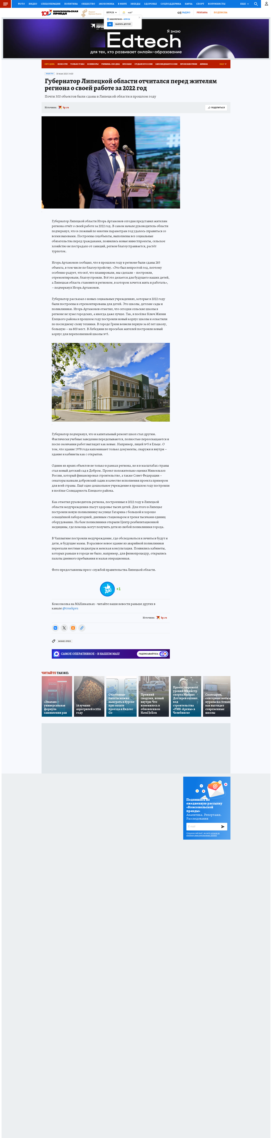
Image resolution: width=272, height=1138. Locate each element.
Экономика (106, 3)
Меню (5, 4)
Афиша (204, 64)
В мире (122, 3)
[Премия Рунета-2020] (89, 13)
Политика (71, 3)
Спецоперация (50, 3)
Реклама (202, 12)
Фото (21, 3)
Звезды (135, 3)
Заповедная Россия (166, 64)
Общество (88, 3)
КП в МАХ (127, 64)
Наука (188, 3)
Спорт (200, 3)
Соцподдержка (171, 3)
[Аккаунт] (266, 4)
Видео (33, 3)
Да (110, 24)
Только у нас (77, 64)
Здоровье (150, 3)
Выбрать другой (123, 24)
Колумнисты (216, 3)
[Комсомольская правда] (60, 12)
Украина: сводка (110, 64)
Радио (186, 12)
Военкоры (93, 64)
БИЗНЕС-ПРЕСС (64, 641)
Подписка (220, 12)
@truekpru (70, 608)
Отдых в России (143, 64)
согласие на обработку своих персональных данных (203, 834)
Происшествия (188, 64)
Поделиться (218, 107)
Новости (63, 64)
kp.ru (66, 107)
